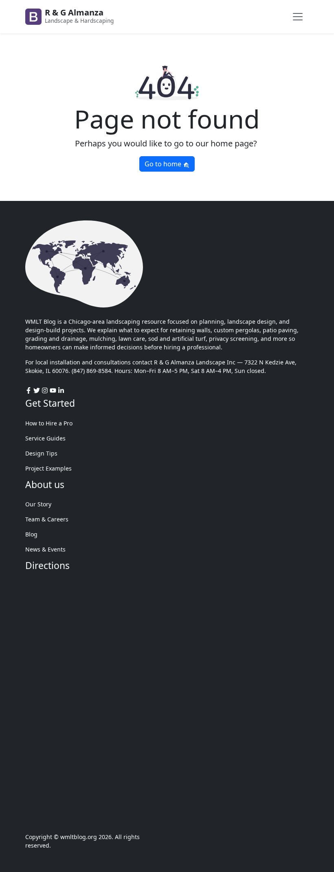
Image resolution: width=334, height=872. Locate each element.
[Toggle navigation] (298, 16)
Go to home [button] (164, 163)
